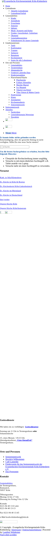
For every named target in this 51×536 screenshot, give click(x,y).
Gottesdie (29, 427)
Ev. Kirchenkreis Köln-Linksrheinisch (16, 186)
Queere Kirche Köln (8, 204)
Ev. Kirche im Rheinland (10, 191)
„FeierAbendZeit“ (24, 440)
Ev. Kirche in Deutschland (11, 195)
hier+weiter (5, 199)
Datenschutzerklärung (31, 530)
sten (36, 427)
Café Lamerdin (11, 462)
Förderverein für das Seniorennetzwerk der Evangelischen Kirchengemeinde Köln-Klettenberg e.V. (27, 466)
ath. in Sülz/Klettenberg (11, 177)
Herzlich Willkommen (14, 459)
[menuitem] (28, 6)
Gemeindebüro (6, 483)
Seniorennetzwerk (13, 457)
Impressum (16, 530)
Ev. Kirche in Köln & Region (12, 182)
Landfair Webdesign (11, 532)
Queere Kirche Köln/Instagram (13, 208)
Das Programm (11, 471)
